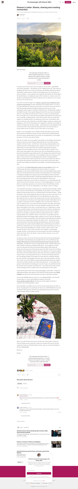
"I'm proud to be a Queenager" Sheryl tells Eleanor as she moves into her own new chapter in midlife (33, 435)
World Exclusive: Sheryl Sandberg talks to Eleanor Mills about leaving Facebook (32, 431)
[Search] (60, 2)
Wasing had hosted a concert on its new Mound (39, 167)
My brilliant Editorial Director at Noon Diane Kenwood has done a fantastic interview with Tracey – (38, 241)
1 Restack (31, 370)
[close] (51, 454)
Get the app (45, 483)
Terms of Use (45, 476)
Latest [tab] (21, 427)
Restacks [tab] (25, 383)
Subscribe (68, 2)
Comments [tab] (20, 383)
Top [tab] (18, 427)
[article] (39, 435)
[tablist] (22, 383)
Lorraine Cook (22, 407)
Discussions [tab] (26, 427)
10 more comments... (21, 421)
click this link (25, 347)
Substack (33, 486)
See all (19, 462)
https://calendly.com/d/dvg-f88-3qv (25, 281)
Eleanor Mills (22, 14)
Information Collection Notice (38, 477)
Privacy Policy (48, 477)
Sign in (74, 2)
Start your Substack (36, 483)
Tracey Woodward (23, 394)
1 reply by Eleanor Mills (25, 403)
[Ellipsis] (61, 395)
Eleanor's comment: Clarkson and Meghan (29, 442)
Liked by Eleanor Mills (24, 396)
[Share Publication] (63, 2)
